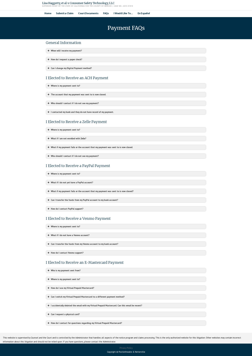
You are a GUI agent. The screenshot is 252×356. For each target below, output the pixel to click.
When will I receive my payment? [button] (66, 50)
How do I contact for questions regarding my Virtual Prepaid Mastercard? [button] (86, 323)
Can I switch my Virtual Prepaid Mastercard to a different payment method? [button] (88, 296)
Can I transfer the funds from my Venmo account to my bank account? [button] (84, 244)
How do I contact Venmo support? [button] (67, 252)
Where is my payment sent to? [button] (65, 85)
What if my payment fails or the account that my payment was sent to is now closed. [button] (92, 147)
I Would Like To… (123, 13)
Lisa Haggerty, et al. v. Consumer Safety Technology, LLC (78, 3)
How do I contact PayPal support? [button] (67, 208)
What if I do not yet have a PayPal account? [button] (72, 182)
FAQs (106, 13)
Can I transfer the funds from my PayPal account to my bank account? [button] (84, 200)
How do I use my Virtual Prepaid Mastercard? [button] (72, 288)
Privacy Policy (126, 347)
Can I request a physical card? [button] (65, 314)
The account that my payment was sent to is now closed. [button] (78, 94)
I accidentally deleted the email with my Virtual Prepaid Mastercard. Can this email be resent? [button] (96, 305)
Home (47, 13)
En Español (144, 13)
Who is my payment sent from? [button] (65, 270)
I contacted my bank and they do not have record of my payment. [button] (82, 112)
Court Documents (88, 13)
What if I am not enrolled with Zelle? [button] (68, 138)
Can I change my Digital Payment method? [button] (71, 68)
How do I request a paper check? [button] (66, 59)
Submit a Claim (65, 13)
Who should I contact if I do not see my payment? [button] (75, 103)
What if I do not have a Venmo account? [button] (70, 235)
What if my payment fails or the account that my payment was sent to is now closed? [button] (92, 191)
